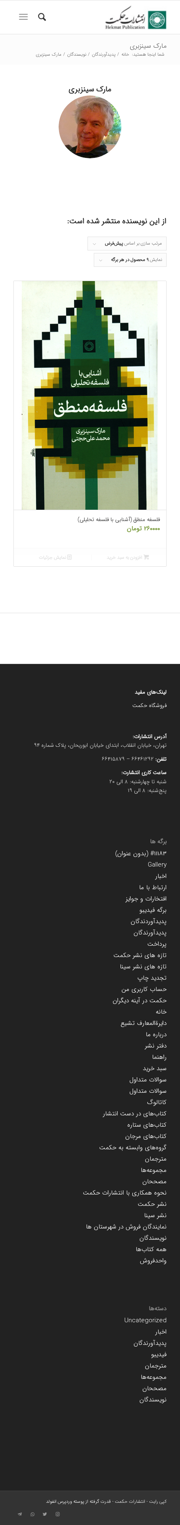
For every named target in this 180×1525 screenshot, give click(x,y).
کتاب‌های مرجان (146, 1136)
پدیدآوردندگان (149, 921)
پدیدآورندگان (150, 933)
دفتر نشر (156, 1046)
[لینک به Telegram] (19, 1514)
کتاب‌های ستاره (147, 1125)
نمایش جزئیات (53, 557)
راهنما (159, 1057)
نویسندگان (153, 1238)
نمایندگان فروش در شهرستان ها (126, 1227)
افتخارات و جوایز (146, 899)
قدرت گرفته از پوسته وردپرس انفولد (78, 1501)
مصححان (154, 1182)
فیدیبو (159, 1355)
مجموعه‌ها (154, 1170)
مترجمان (156, 1159)
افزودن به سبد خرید (125, 557)
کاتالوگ (157, 1102)
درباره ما (156, 1035)
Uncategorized (145, 1321)
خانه (161, 1012)
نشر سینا (155, 1215)
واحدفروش (153, 1261)
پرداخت (157, 944)
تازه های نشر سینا (143, 967)
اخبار (161, 876)
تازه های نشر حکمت (140, 955)
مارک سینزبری (148, 46)
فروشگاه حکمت (149, 705)
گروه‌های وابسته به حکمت (133, 1148)
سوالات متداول (148, 1080)
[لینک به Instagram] (57, 1514)
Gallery (157, 865)
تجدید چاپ (152, 978)
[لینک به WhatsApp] (32, 1514)
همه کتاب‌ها (151, 1249)
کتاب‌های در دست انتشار (135, 1114)
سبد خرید (155, 1068)
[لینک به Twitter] (45, 1514)
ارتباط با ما (153, 887)
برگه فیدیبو (153, 910)
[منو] (22, 17)
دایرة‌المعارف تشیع (144, 1023)
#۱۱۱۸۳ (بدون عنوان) (141, 854)
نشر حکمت (152, 1204)
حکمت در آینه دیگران (140, 1001)
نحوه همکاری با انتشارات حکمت (125, 1193)
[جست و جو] (40, 17)
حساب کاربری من (144, 989)
